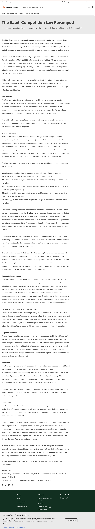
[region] (47, 520)
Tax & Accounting (21, 501)
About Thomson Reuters (45, 498)
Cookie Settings (71, 520)
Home (3, 13)
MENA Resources (12, 13)
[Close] (92, 520)
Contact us (41, 504)
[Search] (92, 7)
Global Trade (20, 504)
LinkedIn (64, 498)
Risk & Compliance (22, 507)
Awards (40, 501)
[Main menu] (89, 7)
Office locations (42, 509)
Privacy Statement (19, 527)
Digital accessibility (43, 507)
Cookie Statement (8, 527)
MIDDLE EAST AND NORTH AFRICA (34, 7)
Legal (18, 498)
